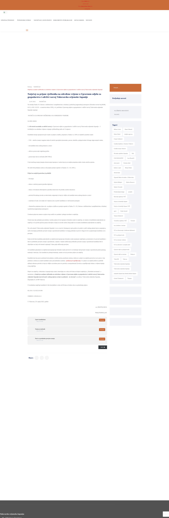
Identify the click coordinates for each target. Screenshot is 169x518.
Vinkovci (132, 254)
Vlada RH (116, 259)
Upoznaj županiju (7, 20)
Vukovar (125, 259)
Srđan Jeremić (123, 211)
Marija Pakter (128, 167)
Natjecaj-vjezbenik (40, 329)
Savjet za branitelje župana (120, 201)
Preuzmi (102, 320)
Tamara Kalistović (118, 216)
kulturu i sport (117, 167)
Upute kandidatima (40, 319)
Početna (30, 87)
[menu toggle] (27, 30)
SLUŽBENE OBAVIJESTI (121, 110)
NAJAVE (116, 114)
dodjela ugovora (128, 134)
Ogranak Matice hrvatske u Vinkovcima (124, 177)
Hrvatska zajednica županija (121, 153)
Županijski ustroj (24, 20)
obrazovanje (117, 172)
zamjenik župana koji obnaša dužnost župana (125, 273)
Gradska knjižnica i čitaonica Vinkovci (123, 144)
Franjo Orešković (118, 139)
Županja (130, 278)
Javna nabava (79, 20)
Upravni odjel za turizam (120, 254)
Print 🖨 (103, 347)
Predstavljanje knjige (119, 192)
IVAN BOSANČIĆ (118, 158)
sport (115, 211)
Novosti (89, 20)
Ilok (133, 153)
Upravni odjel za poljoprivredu (121, 249)
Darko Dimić (117, 134)
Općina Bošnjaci (118, 182)
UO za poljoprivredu (119, 235)
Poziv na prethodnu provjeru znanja (45, 338)
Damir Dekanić (128, 129)
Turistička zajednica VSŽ (120, 220)
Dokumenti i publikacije (62, 20)
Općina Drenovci (130, 182)
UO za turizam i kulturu (120, 240)
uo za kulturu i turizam (119, 225)
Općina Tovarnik (118, 187)
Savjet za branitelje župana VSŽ (122, 206)
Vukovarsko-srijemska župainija (122, 264)
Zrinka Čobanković (118, 278)
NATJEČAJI (37, 87)
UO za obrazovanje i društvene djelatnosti (124, 230)
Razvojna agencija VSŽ (120, 196)
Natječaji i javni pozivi (43, 20)
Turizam (133, 220)
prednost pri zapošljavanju (73, 260)
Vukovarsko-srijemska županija (121, 268)
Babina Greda (117, 129)
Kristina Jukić (127, 163)
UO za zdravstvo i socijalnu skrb (122, 244)
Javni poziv (117, 163)
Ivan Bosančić (130, 158)
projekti (130, 192)
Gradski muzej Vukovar (120, 148)
